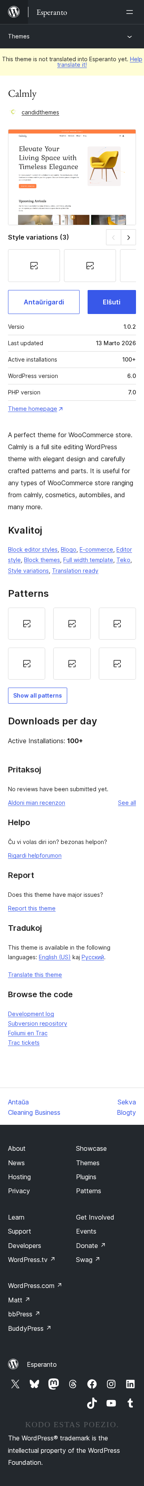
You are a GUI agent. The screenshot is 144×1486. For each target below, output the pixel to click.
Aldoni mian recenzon (36, 802)
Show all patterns (37, 695)
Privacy (19, 1191)
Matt (19, 1300)
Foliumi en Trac (28, 1033)
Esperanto (42, 1364)
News (16, 1163)
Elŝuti (111, 302)
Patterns (88, 1191)
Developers (24, 1246)
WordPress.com (35, 1286)
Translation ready (75, 570)
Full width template (88, 559)
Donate (91, 1246)
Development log (31, 1013)
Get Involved (95, 1217)
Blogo (68, 549)
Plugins (86, 1177)
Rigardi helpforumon (35, 855)
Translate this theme (35, 974)
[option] (26, 624)
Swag (88, 1260)
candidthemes (40, 112)
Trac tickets (24, 1042)
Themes (19, 36)
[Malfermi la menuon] (131, 12)
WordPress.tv (32, 1260)
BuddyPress (30, 1328)
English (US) (55, 957)
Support (19, 1231)
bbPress (24, 1314)
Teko (123, 559)
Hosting (19, 1177)
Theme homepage (32, 408)
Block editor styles (33, 549)
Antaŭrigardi (44, 302)
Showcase (91, 1148)
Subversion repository (37, 1023)
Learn (16, 1217)
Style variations (28, 570)
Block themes (42, 559)
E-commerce (96, 549)
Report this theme (32, 908)
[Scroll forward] (128, 237)
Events (86, 1231)
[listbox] (72, 644)
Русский (93, 957)
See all (127, 802)
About (17, 1148)
